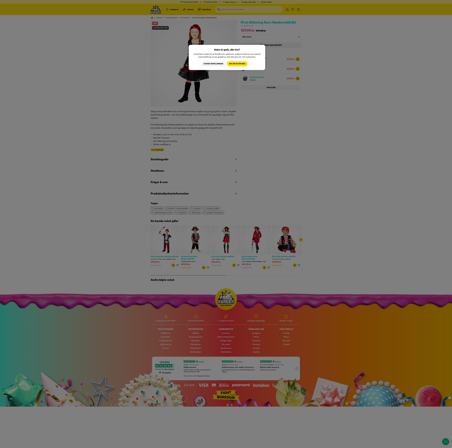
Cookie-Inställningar (213, 64)
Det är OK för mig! (237, 64)
